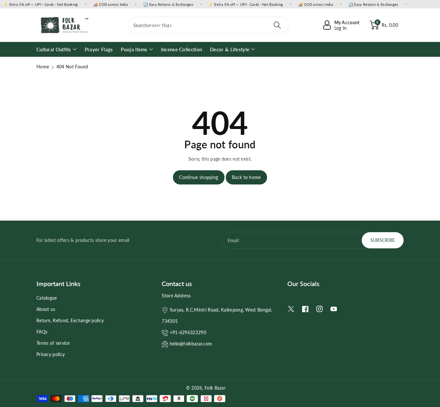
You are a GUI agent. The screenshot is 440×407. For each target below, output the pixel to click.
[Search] (277, 25)
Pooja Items (134, 49)
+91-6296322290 (188, 332)
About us (45, 309)
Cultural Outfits (53, 49)
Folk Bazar (215, 388)
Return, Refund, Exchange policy (70, 320)
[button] (384, 25)
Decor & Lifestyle (229, 49)
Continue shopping (198, 177)
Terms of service (53, 343)
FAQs (41, 331)
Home (42, 66)
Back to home (246, 177)
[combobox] (209, 25)
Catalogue (46, 298)
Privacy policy (50, 354)
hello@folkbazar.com (191, 343)
